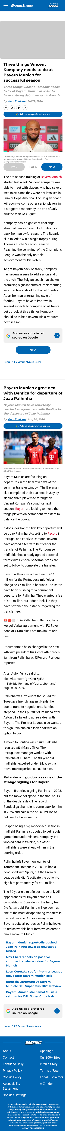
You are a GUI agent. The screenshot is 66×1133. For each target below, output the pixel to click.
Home (7, 361)
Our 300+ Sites (50, 1057)
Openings (46, 1051)
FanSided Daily (13, 1064)
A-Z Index (46, 1084)
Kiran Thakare (17, 101)
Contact (8, 1057)
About (7, 1051)
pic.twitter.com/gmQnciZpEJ (24, 679)
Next (52, 167)
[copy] (25, 107)
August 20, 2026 (14, 688)
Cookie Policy (12, 1077)
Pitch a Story (49, 1064)
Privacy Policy (12, 1070)
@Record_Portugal (47, 657)
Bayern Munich (51, 177)
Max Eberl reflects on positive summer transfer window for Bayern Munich (33, 961)
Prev (14, 167)
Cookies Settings (14, 1095)
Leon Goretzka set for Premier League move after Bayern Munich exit (34, 973)
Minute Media (20, 1104)
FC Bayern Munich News (27, 361)
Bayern (20, 509)
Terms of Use (49, 1070)
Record (52, 533)
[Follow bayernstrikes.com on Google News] (57, 335)
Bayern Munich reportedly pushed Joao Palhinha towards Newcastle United (31, 947)
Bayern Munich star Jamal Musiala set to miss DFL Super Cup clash (31, 994)
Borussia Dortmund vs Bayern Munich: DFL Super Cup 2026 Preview (33, 984)
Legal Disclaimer (51, 1077)
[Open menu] (6, 5)
